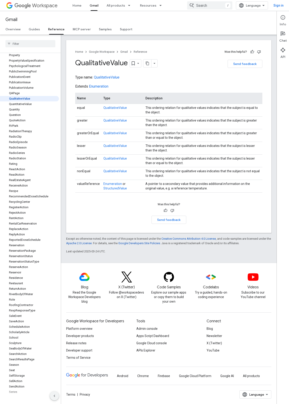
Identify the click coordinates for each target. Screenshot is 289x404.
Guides (34, 29)
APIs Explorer (145, 350)
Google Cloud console (151, 343)
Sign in (278, 5)
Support (126, 29)
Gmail (94, 5)
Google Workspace (101, 51)
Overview (13, 29)
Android (122, 376)
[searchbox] (30, 43)
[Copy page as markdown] (147, 63)
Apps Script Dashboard (152, 336)
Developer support (79, 350)
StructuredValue (115, 188)
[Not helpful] (259, 51)
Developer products (80, 336)
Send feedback (245, 64)
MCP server (82, 29)
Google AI (227, 376)
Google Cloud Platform (195, 376)
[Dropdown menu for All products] (130, 5)
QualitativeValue (106, 77)
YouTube (213, 350)
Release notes (76, 343)
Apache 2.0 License (79, 243)
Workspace (45, 5)
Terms (70, 394)
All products (116, 5)
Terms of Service (78, 357)
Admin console (147, 328)
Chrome (143, 376)
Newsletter (214, 336)
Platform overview (79, 328)
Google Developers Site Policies (139, 243)
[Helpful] (252, 51)
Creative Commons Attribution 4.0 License (188, 238)
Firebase (164, 376)
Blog (210, 328)
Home (77, 5)
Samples (105, 29)
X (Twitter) (214, 343)
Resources (148, 5)
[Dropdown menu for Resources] (161, 5)
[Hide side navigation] (54, 395)
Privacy (85, 394)
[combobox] (209, 5)
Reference (56, 29)
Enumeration (98, 86)
